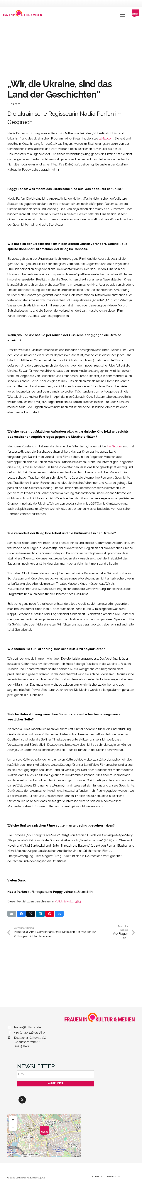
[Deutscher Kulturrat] (135, 13)
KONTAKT (97, 1176)
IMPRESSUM (113, 1176)
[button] (123, 14)
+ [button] (13, 1119)
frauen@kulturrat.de (27, 1027)
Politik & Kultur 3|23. (68, 901)
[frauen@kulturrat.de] (10, 1027)
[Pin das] (49, 914)
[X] (22, 1100)
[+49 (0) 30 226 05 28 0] (10, 1032)
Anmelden (55, 1083)
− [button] (13, 1126)
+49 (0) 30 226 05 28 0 (29, 1032)
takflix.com (106, 138)
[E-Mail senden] (11, 914)
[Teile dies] (21, 914)
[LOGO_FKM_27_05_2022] (22, 13)
